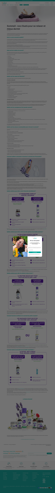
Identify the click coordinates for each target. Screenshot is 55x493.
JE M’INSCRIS (35, 252)
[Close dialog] (41, 237)
